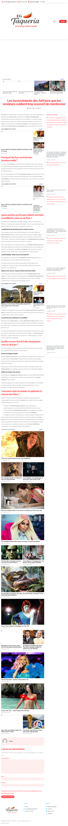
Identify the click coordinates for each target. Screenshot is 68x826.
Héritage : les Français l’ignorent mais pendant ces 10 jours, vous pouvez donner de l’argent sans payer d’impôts (55, 347)
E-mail (3, 782)
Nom (3, 776)
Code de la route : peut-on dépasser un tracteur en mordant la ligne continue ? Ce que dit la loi (56, 269)
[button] (54, 21)
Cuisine (39, 108)
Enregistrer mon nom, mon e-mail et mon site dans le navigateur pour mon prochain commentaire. (21, 792)
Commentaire (5, 758)
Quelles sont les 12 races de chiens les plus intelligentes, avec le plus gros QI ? (56, 307)
